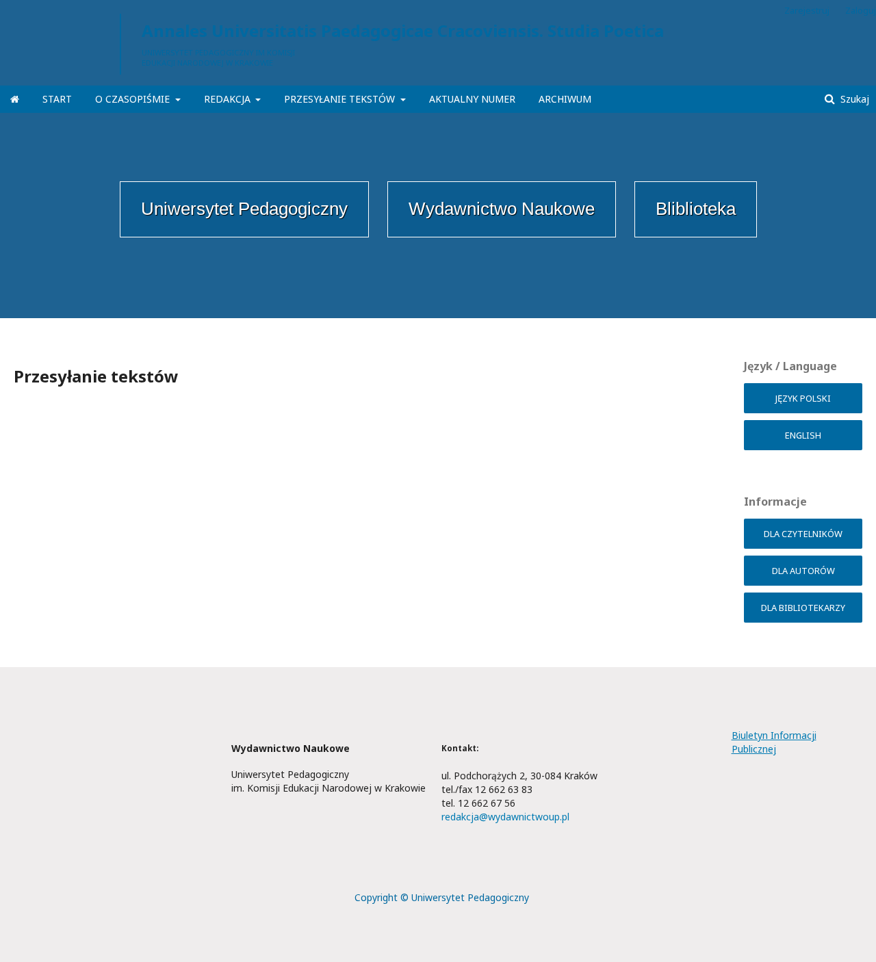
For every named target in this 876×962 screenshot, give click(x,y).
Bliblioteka (696, 208)
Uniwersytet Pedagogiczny (244, 208)
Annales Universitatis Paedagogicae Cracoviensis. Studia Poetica (403, 30)
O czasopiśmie (133, 98)
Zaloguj (860, 10)
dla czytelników (803, 534)
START (57, 98)
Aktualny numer (472, 98)
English (803, 435)
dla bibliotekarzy (803, 607)
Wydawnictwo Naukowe (502, 208)
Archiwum (565, 98)
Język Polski (803, 398)
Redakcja (228, 98)
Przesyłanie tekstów (341, 98)
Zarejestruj (806, 10)
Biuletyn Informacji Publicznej (774, 742)
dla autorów (803, 570)
